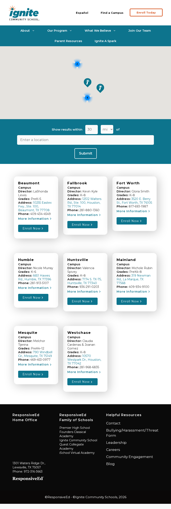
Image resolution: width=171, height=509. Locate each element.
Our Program (57, 30)
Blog (110, 464)
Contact (113, 423)
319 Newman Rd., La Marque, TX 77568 (134, 279)
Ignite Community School (78, 440)
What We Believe (98, 30)
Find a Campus (112, 12)
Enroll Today (146, 12)
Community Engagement (129, 457)
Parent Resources (68, 41)
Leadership (116, 442)
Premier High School (74, 428)
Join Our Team (139, 30)
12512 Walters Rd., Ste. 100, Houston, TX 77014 (84, 202)
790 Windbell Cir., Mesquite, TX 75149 (35, 354)
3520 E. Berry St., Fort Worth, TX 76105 (134, 201)
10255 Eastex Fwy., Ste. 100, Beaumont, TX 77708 (35, 206)
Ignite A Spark (105, 41)
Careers (113, 450)
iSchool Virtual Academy (77, 453)
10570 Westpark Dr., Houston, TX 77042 (84, 359)
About (25, 30)
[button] (87, 82)
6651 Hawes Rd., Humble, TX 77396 (34, 277)
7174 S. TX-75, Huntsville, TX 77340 (84, 281)
